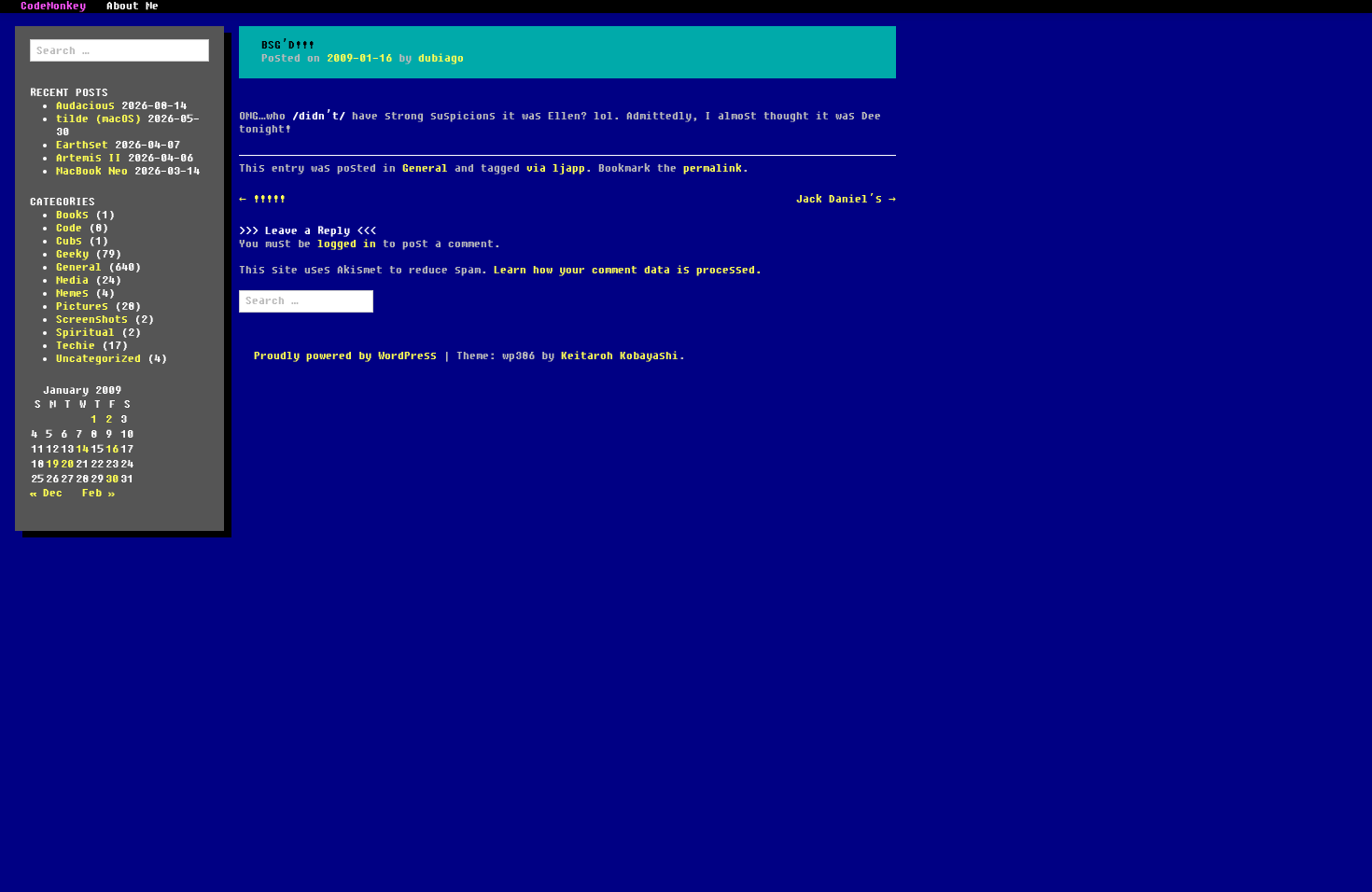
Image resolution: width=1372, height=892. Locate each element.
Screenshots (92, 320)
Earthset (82, 145)
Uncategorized (98, 359)
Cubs (69, 241)
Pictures (82, 307)
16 (112, 449)
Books (72, 215)
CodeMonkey (53, 6)
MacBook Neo (92, 171)
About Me (132, 6)
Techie (75, 346)
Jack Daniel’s (846, 199)
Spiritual (85, 333)
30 (112, 479)
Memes (72, 293)
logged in (346, 244)
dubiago (441, 58)
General (79, 267)
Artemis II (88, 158)
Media (72, 280)
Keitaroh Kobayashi (620, 356)
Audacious (85, 106)
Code (69, 228)
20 (67, 464)
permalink (712, 168)
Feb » (98, 493)
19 (52, 464)
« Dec (46, 493)
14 (82, 449)
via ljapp (555, 168)
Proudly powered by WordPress (345, 356)
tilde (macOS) (98, 119)
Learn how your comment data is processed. (628, 270)
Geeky (72, 254)
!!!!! (262, 199)
